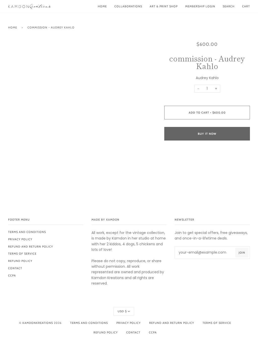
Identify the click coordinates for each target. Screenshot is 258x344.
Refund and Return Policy (30, 246)
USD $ (122, 311)
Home (12, 27)
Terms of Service (22, 253)
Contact (15, 268)
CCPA (12, 275)
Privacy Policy (20, 239)
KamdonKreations (37, 323)
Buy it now (207, 133)
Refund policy (20, 261)
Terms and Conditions (27, 232)
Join (242, 252)
